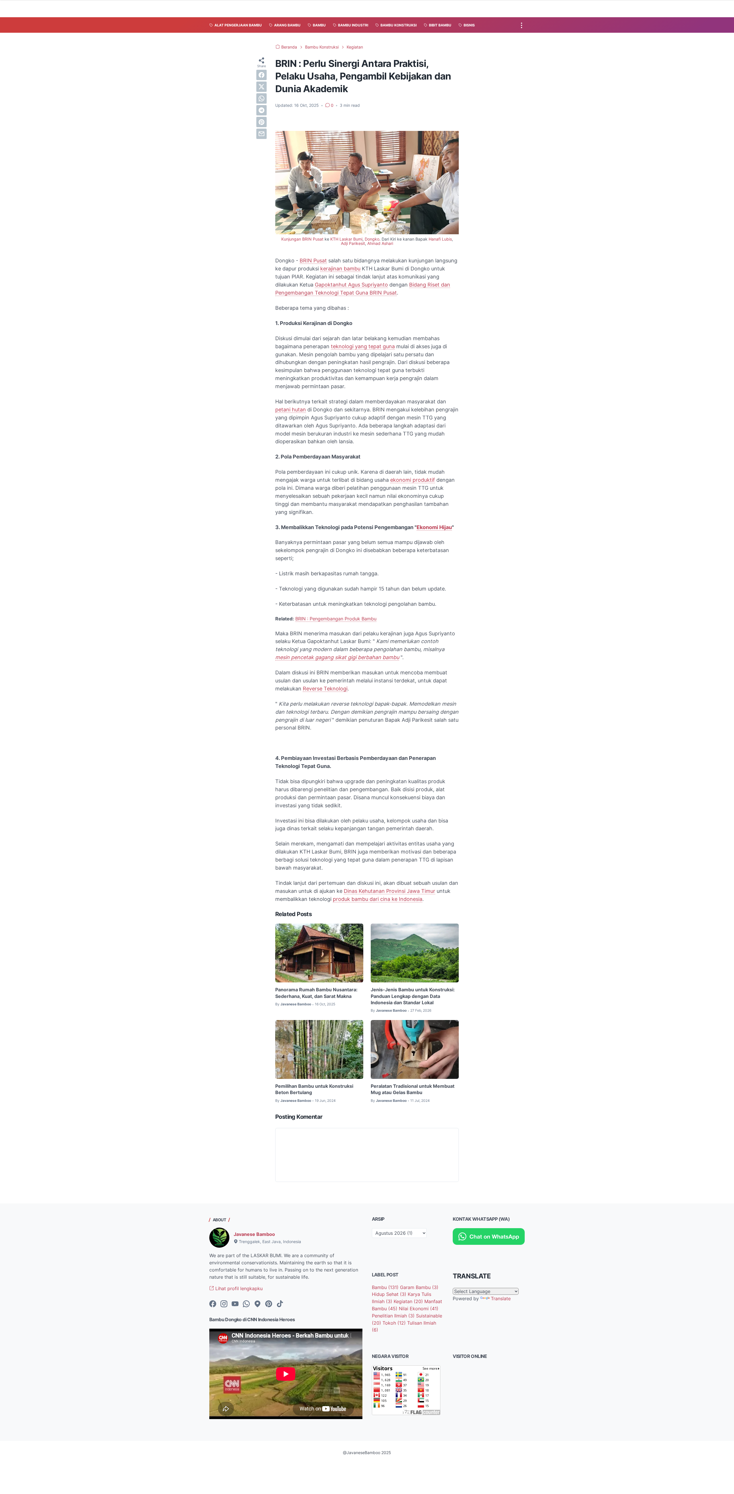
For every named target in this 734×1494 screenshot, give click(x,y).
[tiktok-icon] (279, 1304)
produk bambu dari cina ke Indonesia (377, 899)
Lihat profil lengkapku (238, 1288)
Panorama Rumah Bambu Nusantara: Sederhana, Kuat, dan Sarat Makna (316, 993)
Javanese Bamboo (254, 1234)
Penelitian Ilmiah (393, 1316)
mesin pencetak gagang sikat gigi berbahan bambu (337, 657)
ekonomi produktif (412, 480)
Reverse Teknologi (325, 689)
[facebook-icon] (212, 1304)
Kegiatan (408, 1301)
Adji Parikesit (353, 243)
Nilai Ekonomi (418, 1308)
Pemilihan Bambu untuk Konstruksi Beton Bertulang (314, 1089)
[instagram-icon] (223, 1304)
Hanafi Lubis (440, 239)
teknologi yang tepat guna (363, 346)
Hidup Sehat (389, 1294)
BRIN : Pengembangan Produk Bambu (335, 619)
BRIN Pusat (313, 261)
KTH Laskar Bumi (346, 239)
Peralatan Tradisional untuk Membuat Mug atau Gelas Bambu (412, 1089)
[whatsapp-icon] (246, 1304)
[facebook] (261, 75)
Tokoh (394, 1323)
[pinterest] (261, 122)
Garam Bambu (419, 1287)
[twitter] (261, 87)
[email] (261, 134)
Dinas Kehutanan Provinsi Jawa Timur (389, 891)
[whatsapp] (261, 98)
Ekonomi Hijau (434, 527)
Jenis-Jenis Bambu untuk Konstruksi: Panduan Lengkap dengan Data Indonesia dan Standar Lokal (413, 996)
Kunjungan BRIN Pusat (302, 239)
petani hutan (290, 410)
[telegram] (261, 110)
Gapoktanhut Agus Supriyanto (351, 285)
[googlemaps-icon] (257, 1304)
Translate (501, 1298)
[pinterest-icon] (268, 1304)
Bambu (385, 1287)
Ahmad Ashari (380, 243)
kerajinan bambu (340, 269)
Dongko (372, 239)
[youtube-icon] (235, 1304)
